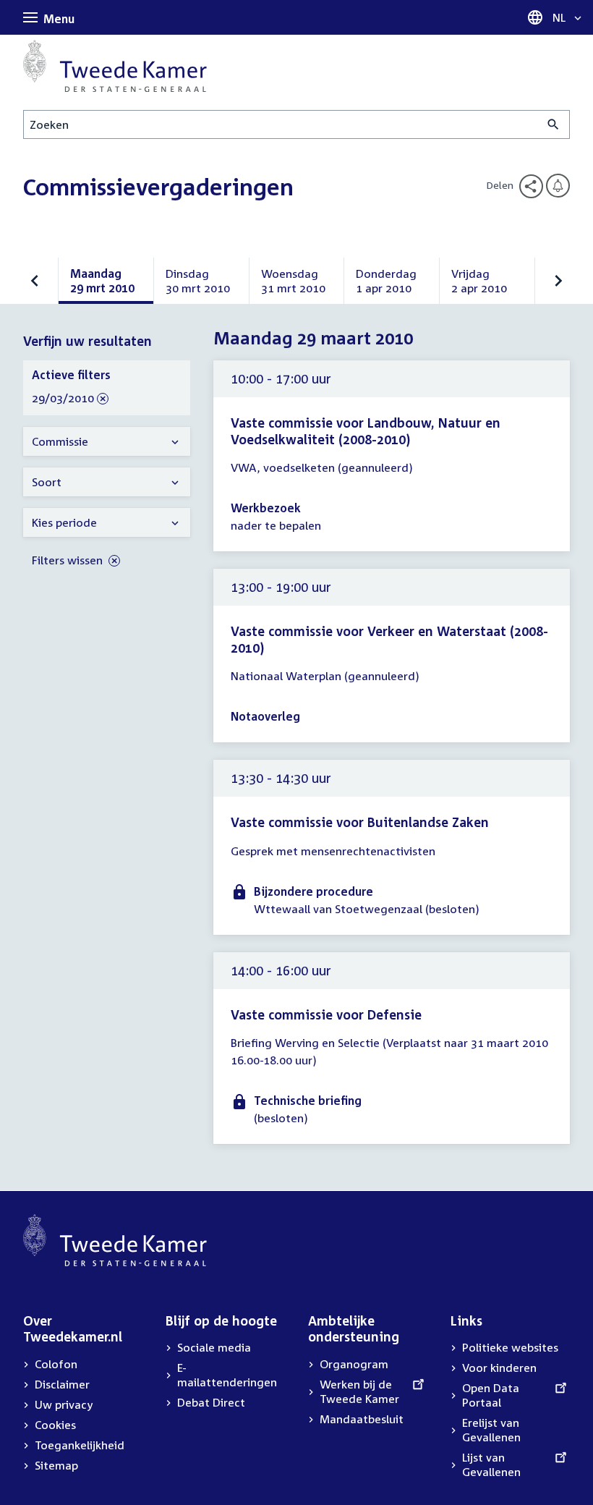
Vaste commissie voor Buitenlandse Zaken (360, 822)
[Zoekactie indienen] (553, 124)
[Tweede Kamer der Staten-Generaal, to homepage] (115, 66)
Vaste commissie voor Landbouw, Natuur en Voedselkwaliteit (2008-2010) (365, 431)
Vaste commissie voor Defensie (326, 1014)
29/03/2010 (63, 399)
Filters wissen (69, 560)
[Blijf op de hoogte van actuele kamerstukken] (558, 186)
